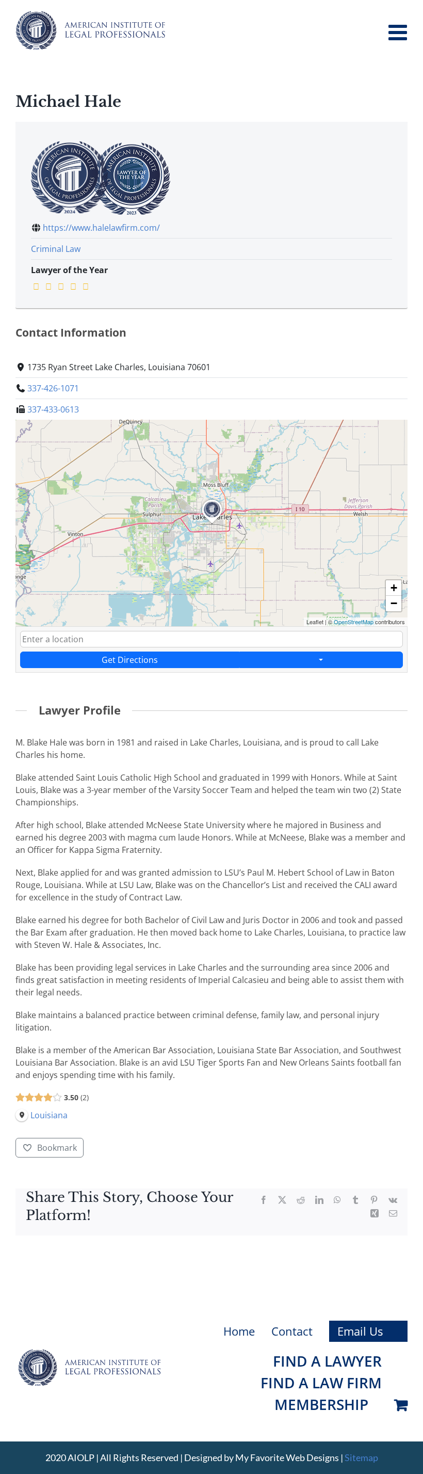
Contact (292, 1331)
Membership (321, 1404)
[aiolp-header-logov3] (89, 1353)
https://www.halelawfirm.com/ (101, 227)
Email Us (360, 1331)
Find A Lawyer (327, 1361)
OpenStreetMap (353, 621)
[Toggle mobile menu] (399, 32)
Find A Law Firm (321, 1382)
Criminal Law (55, 249)
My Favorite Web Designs (287, 1457)
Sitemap (361, 1457)
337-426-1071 (53, 388)
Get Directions (130, 659)
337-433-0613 (53, 409)
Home (239, 1331)
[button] (212, 523)
